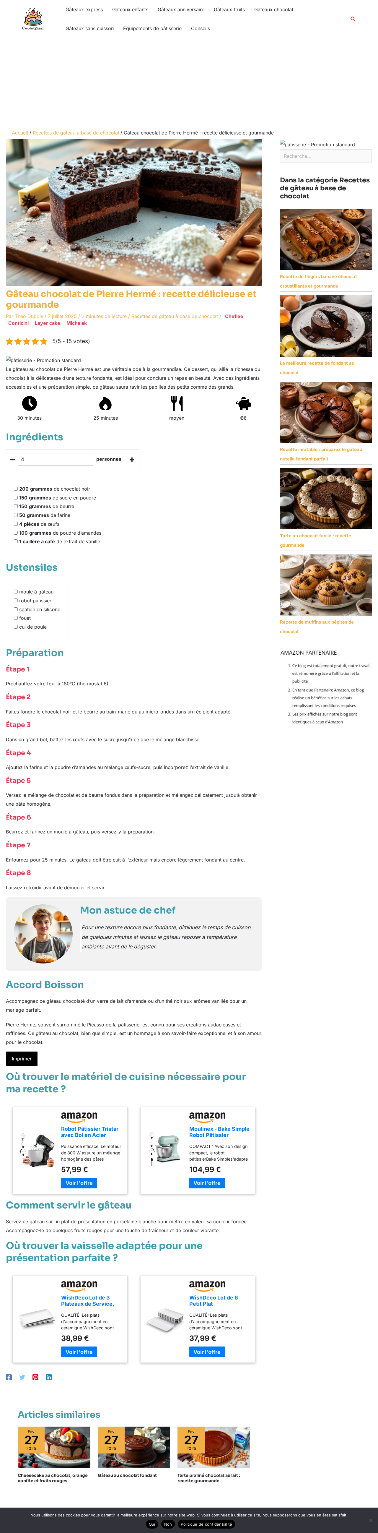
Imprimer (22, 1059)
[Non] (371, 1520)
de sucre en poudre (57, 498)
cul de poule (33, 627)
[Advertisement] (189, 82)
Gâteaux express (84, 9)
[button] (353, 19)
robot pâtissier (35, 601)
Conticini (18, 323)
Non (168, 1524)
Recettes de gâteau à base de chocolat (174, 316)
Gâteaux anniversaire (181, 9)
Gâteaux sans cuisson (90, 28)
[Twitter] (22, 1377)
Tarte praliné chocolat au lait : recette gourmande (208, 1478)
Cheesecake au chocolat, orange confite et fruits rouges (53, 1478)
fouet (25, 618)
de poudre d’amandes (60, 533)
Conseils (200, 28)
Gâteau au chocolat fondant (127, 1475)
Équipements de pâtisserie (152, 28)
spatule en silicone (39, 609)
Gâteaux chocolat (273, 9)
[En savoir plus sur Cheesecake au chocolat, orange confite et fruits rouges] (54, 1447)
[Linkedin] (49, 1377)
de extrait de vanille (59, 541)
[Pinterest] (35, 1377)
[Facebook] (9, 1377)
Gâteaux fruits (229, 9)
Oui (152, 1524)
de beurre (46, 506)
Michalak (76, 323)
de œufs (39, 524)
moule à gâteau (36, 592)
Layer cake (47, 323)
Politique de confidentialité (206, 1524)
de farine (44, 515)
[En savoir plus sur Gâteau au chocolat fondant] (134, 1447)
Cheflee (234, 316)
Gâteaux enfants (130, 9)
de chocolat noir (54, 489)
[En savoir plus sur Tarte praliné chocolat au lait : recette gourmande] (213, 1447)
